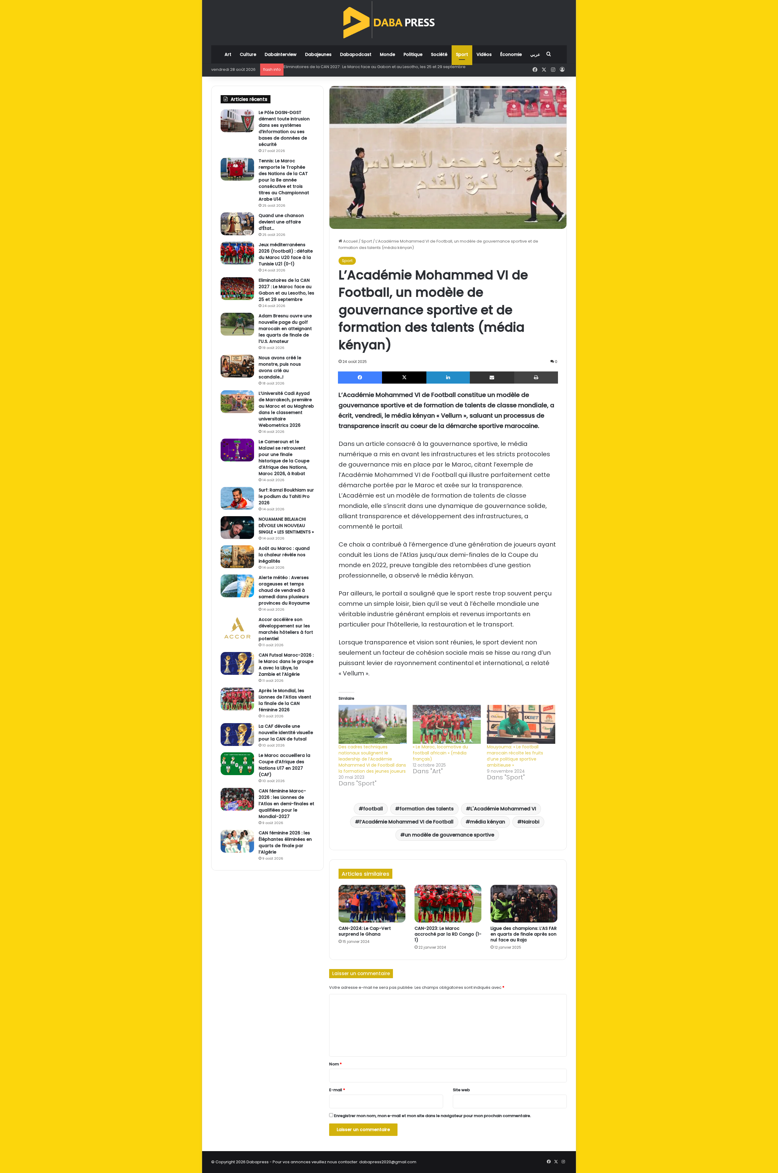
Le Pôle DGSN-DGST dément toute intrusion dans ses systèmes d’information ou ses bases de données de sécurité (284, 128)
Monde (387, 54)
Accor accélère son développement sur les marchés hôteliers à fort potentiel (286, 629)
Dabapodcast (355, 54)
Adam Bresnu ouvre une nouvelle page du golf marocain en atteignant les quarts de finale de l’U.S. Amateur (390, 67)
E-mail (337, 1090)
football (373, 808)
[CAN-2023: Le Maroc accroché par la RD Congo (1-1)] (448, 904)
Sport (462, 54)
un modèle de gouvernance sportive (449, 834)
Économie (511, 54)
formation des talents (427, 808)
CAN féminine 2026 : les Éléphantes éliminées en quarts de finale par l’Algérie (285, 842)
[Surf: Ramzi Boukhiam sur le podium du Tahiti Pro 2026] (237, 498)
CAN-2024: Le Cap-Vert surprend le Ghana (365, 931)
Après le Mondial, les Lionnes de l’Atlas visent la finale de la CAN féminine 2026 (285, 700)
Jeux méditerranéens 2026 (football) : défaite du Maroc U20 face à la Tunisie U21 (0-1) (286, 254)
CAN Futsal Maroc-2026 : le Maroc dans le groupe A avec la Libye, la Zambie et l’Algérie (286, 664)
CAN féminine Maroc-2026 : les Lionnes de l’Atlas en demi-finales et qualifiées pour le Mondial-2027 (286, 803)
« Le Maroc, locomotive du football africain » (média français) (440, 753)
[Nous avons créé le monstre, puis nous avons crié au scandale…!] (237, 366)
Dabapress (257, 1162)
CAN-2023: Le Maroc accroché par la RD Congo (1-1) (448, 934)
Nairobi (530, 821)
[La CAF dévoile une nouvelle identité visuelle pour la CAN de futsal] (237, 734)
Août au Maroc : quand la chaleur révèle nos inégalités (284, 554)
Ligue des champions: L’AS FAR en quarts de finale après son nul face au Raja (524, 934)
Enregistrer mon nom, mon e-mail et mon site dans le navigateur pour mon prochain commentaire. (432, 1116)
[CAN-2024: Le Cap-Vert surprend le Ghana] (372, 904)
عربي (535, 54)
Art (228, 54)
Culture (248, 54)
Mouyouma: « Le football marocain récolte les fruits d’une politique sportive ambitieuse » (515, 756)
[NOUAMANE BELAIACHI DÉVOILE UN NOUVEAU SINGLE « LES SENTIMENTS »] (237, 527)
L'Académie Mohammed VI (503, 808)
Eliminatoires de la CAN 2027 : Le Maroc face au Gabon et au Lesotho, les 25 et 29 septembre (286, 289)
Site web (461, 1090)
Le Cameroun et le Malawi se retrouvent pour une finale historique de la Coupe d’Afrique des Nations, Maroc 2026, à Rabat (284, 458)
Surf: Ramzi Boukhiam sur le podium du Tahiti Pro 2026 (286, 496)
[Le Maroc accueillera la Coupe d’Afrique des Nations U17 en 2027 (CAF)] (237, 763)
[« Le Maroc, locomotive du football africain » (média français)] (447, 724)
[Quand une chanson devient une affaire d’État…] (237, 223)
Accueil (350, 241)
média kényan (487, 821)
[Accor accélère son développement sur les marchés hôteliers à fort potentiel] (237, 627)
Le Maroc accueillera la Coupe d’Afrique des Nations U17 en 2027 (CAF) (284, 765)
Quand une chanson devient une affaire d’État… (281, 221)
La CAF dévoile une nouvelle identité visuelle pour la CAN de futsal (286, 732)
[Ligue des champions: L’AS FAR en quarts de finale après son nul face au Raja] (524, 904)
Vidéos (484, 54)
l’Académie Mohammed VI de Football (406, 821)
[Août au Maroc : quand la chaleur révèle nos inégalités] (237, 556)
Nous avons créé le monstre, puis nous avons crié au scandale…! (280, 367)
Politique (413, 54)
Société (439, 54)
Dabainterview (281, 54)
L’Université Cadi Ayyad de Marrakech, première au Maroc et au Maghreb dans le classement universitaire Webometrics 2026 (286, 409)
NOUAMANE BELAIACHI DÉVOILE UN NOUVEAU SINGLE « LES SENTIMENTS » (286, 525)
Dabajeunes (318, 54)
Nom (335, 1064)
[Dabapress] (389, 19)
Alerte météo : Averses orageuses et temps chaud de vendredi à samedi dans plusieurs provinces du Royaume (284, 590)
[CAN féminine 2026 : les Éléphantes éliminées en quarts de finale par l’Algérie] (237, 841)
